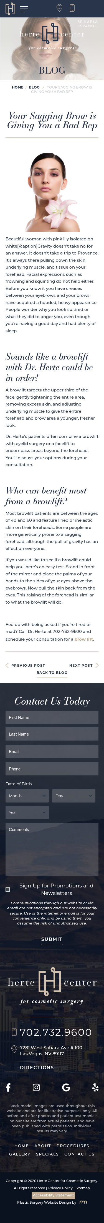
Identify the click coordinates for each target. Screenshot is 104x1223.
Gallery (20, 1154)
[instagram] (36, 1091)
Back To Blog (52, 673)
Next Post (81, 665)
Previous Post (28, 665)
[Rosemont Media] (82, 1202)
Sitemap (83, 1188)
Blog (34, 87)
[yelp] (95, 1091)
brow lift (84, 639)
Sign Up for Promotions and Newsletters (56, 889)
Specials (47, 1154)
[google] (66, 1091)
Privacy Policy (60, 1188)
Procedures (73, 1146)
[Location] (61, 8)
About (42, 1146)
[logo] (13, 8)
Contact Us (79, 1154)
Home (17, 87)
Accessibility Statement (53, 1195)
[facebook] (8, 1091)
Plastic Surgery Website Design (44, 1202)
